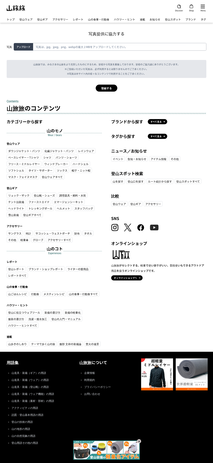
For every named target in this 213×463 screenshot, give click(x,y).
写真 (9, 47)
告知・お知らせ (137, 159)
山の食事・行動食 (98, 19)
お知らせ (155, 19)
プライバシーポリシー (97, 387)
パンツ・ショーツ (66, 157)
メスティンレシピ (54, 294)
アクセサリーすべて (59, 240)
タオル (88, 233)
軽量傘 (24, 240)
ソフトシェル (16, 170)
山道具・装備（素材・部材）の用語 (32, 401)
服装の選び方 (16, 319)
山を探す (118, 181)
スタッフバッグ (83, 208)
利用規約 (89, 380)
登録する (106, 88)
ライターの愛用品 (78, 269)
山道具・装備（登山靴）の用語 (30, 387)
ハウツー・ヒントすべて (22, 325)
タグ (203, 19)
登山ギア (42, 19)
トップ (11, 19)
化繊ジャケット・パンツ (59, 151)
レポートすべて (17, 275)
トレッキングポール (40, 208)
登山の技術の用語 (22, 422)
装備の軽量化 (73, 312)
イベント (118, 159)
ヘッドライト (16, 208)
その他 (12, 240)
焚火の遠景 (92, 344)
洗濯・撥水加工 (37, 319)
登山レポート (16, 269)
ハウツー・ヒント (124, 19)
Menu (203, 10)
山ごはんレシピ (17, 294)
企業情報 (89, 373)
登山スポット (173, 19)
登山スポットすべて (188, 181)
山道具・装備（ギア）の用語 (28, 373)
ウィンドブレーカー (56, 164)
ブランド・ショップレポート (45, 269)
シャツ (47, 157)
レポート (78, 19)
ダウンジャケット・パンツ (24, 151)
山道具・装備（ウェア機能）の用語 (32, 394)
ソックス (62, 170)
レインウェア (86, 151)
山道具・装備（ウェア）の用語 (30, 380)
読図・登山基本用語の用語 (27, 415)
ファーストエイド (39, 202)
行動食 (35, 294)
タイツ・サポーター (40, 170)
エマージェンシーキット (68, 202)
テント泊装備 (16, 202)
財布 (77, 233)
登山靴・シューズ (44, 195)
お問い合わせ (92, 394)
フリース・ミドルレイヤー (24, 164)
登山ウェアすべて (52, 177)
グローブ (38, 240)
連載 (142, 19)
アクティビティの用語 (24, 408)
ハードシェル (81, 164)
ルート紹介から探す (160, 181)
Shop (191, 10)
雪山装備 (13, 215)
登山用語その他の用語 (24, 443)
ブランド (190, 19)
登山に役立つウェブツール (24, 312)
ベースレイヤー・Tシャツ (23, 157)
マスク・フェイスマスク (22, 177)
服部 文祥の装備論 (70, 344)
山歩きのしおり (17, 344)
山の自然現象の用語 (23, 436)
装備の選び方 (52, 312)
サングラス (14, 233)
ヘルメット (63, 208)
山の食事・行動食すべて (83, 294)
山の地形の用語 (20, 429)
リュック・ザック (18, 195)
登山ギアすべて (32, 215)
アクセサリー (60, 19)
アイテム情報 (158, 159)
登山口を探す (136, 181)
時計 (28, 233)
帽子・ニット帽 (81, 170)
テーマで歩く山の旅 (43, 344)
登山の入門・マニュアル (66, 319)
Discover (179, 10)
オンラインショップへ (125, 277)
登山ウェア (26, 19)
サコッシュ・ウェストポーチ (52, 233)
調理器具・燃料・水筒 (72, 195)
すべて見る (156, 121)
